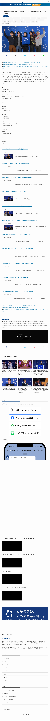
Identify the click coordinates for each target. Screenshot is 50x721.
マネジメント (7, 671)
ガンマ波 (4, 19)
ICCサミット (33, 18)
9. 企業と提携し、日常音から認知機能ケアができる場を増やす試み (17, 263)
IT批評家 (38, 18)
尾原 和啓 (4, 21)
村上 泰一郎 (9, 21)
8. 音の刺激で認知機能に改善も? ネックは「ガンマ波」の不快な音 (17, 249)
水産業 (19, 21)
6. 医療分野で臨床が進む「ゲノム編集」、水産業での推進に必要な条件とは (20, 220)
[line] (25, 714)
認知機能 (33, 21)
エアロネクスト (44, 18)
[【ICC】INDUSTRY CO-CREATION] (25, 1)
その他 (5, 680)
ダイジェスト (6, 16)
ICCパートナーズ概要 (9, 690)
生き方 (5, 677)
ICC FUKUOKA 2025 (16, 18)
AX (6, 18)
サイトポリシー (7, 703)
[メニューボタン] (48, 1)
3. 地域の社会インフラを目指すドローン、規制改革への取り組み (17, 177)
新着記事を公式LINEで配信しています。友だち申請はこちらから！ (19, 64)
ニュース (6, 664)
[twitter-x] (23, 714)
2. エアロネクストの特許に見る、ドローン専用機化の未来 (15, 163)
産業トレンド (7, 674)
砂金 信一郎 (28, 21)
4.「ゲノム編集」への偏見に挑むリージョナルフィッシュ (15, 191)
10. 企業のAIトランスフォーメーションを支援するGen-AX (27, 284)
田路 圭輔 (22, 21)
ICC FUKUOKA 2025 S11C (25, 18)
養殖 (37, 21)
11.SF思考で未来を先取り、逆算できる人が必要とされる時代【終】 (18, 291)
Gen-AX (10, 18)
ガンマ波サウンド (10, 19)
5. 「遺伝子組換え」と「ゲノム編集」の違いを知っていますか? (17, 206)
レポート (6, 661)
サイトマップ (7, 706)
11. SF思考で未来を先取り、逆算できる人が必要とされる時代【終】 (30, 298)
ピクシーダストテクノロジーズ (29, 19)
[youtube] (26, 714)
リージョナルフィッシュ (40, 19)
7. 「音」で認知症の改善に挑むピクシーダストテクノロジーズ (28, 241)
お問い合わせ (7, 709)
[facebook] (21, 714)
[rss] (28, 714)
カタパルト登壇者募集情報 (10, 696)
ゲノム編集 (16, 19)
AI (4, 321)
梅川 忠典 (14, 21)
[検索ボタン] (1, 1)
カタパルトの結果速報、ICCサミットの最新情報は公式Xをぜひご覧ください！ (21, 62)
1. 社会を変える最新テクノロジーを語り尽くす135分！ (15, 149)
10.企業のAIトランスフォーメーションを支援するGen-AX (15, 277)
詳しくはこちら (36, 4)
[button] (6, 56)
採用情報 (6, 693)
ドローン (21, 19)
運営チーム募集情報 (8, 700)
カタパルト (6, 668)
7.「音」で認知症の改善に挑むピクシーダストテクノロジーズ (16, 234)
